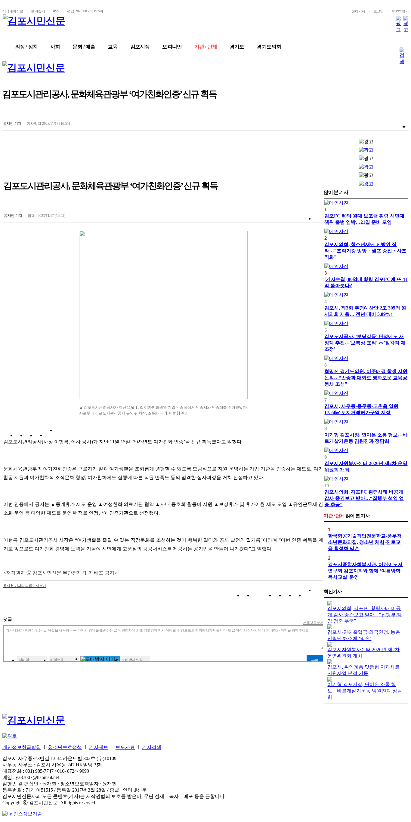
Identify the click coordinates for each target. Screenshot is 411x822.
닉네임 (24, 660)
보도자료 (125, 747)
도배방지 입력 (132, 660)
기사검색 (151, 747)
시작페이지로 (12, 11)
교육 (112, 47)
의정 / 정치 (26, 47)
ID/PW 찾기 (400, 11)
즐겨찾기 (38, 11)
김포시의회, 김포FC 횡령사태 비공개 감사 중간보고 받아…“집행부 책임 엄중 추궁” (364, 498)
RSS (56, 11)
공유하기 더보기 (59, 436)
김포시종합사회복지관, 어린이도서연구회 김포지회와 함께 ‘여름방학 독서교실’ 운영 (365, 571)
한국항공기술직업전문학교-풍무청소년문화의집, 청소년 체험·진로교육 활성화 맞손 (365, 542)
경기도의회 (269, 47)
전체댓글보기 (313, 623)
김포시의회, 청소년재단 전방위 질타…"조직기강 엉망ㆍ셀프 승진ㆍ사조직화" (365, 251)
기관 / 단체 (205, 47)
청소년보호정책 (65, 747)
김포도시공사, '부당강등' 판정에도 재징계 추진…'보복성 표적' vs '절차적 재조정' (365, 343)
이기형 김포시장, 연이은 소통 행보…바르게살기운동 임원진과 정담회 (364, 691)
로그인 (378, 11)
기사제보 (98, 747)
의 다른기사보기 (24, 586)
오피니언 (172, 47)
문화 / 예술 (84, 47)
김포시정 (140, 47)
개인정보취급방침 (21, 747)
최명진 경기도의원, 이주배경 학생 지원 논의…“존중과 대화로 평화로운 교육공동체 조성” (365, 377)
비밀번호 (57, 660)
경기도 (237, 47)
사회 (55, 47)
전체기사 (358, 11)
